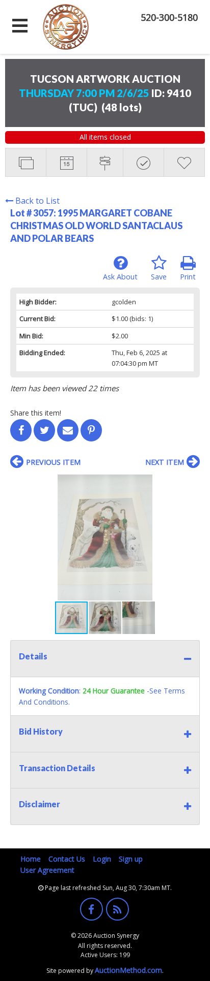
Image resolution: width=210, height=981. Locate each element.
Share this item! (35, 413)
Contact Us (66, 859)
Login (102, 859)
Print (188, 276)
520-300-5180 (169, 17)
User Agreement (47, 870)
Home (30, 859)
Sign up (131, 859)
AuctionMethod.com (128, 970)
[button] (190, 484)
